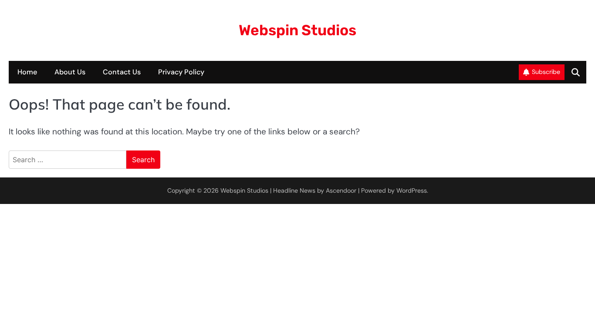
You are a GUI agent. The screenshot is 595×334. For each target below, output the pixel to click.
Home (27, 72)
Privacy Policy (181, 72)
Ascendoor (341, 190)
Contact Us (122, 72)
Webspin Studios (297, 30)
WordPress (411, 190)
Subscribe (546, 72)
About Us (69, 72)
